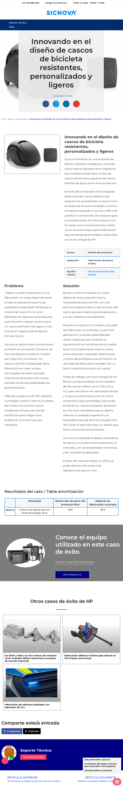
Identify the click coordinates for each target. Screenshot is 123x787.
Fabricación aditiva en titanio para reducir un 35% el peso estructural (90, 657)
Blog (10, 119)
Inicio (4, 119)
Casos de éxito (21, 119)
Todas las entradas (33, 757)
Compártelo (14, 731)
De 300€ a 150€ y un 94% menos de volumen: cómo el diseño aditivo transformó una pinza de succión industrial (31, 658)
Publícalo (33, 731)
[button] (115, 25)
